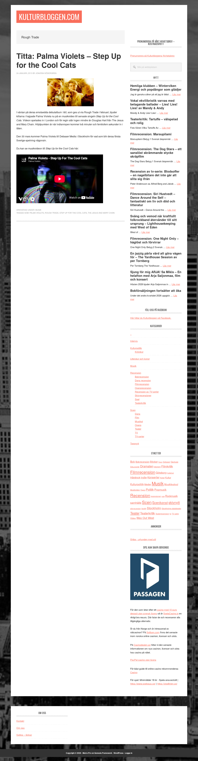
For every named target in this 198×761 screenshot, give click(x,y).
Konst (162, 477)
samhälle (135, 503)
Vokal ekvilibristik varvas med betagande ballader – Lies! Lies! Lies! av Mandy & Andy (153, 104)
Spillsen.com (152, 632)
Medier (147, 484)
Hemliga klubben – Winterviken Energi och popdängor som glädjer (155, 87)
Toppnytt (134, 443)
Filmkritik (167, 466)
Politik (150, 489)
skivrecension (135, 508)
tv (170, 513)
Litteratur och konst (140, 358)
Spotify (143, 508)
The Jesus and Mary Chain (101, 212)
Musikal (139, 421)
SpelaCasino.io (171, 613)
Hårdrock (135, 477)
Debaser (166, 462)
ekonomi (157, 466)
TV (136, 432)
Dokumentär (135, 466)
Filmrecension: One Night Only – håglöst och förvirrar (154, 240)
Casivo (133, 672)
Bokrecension (142, 376)
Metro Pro (87, 753)
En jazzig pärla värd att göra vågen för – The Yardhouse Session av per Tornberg (155, 257)
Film (137, 417)
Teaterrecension (162, 513)
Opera (138, 425)
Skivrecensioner (143, 395)
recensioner (156, 496)
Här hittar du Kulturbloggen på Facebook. (150, 317)
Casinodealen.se (142, 644)
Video (133, 518)
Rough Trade (52, 212)
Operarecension (143, 388)
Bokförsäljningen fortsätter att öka (155, 290)
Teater (138, 428)
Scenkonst (160, 502)
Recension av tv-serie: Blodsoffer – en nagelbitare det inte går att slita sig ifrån (154, 175)
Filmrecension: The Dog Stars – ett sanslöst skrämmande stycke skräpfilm (156, 153)
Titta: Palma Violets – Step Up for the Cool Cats (68, 60)
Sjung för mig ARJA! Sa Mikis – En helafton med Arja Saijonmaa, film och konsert (155, 275)
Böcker (154, 461)
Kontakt (20, 720)
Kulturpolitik (136, 348)
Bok (132, 461)
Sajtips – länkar (24, 734)
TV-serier (139, 436)
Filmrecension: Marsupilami (151, 134)
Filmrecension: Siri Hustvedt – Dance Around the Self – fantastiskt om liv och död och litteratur (152, 199)
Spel (137, 399)
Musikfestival (171, 484)
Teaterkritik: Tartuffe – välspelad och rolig (154, 121)
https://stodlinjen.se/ (167, 683)
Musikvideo (135, 490)
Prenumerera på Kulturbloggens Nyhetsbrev (152, 55)
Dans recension (143, 380)
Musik (38, 209)
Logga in (128, 753)
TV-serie (175, 513)
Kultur (168, 477)
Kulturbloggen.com (49, 16)
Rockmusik (171, 496)
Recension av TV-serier (147, 391)
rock (163, 496)
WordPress (118, 753)
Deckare (174, 461)
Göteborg (161, 472)
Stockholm (154, 508)
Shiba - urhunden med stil (143, 539)
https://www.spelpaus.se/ (142, 683)
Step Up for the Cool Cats (73, 212)
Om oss (20, 727)
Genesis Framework (103, 753)
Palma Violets (37, 212)
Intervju (134, 341)
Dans (137, 413)
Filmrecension (142, 384)
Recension (135, 372)
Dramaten (146, 466)
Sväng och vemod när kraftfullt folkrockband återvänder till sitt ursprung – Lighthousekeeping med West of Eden (153, 221)
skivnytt (174, 502)
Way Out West (145, 518)
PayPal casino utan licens (143, 659)
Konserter (153, 477)
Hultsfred (170, 473)
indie (144, 477)
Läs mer (176, 94)
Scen (133, 410)
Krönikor (139, 351)
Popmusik (160, 489)
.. (130, 334)
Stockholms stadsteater (171, 508)
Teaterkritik (140, 403)
